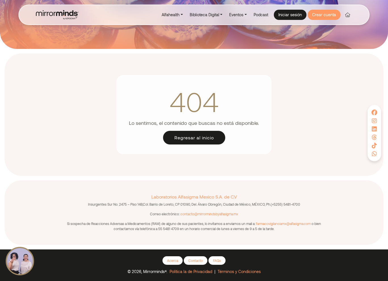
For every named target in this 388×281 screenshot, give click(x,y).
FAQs (217, 261)
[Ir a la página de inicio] (347, 14)
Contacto (195, 261)
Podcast (261, 14)
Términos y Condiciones (239, 271)
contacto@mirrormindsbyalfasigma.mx (209, 214)
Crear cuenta (324, 14)
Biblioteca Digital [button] (204, 14)
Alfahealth (171, 14)
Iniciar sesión (290, 14)
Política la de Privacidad (191, 271)
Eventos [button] (236, 14)
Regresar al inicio (194, 137)
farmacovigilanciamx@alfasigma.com (283, 224)
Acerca (172, 261)
